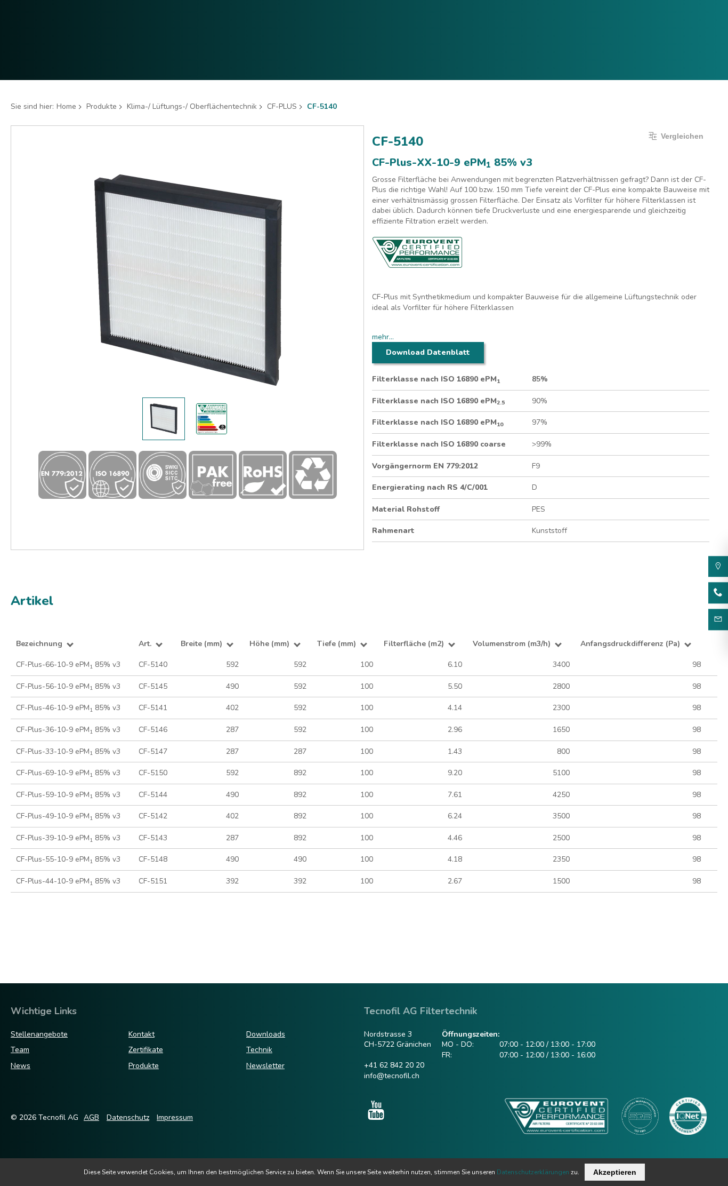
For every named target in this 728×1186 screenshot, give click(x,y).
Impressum (175, 1117)
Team (20, 1050)
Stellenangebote (39, 1034)
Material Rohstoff (406, 509)
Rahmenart (393, 531)
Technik (259, 1050)
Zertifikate (145, 1050)
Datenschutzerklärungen (533, 1172)
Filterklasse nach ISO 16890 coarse (439, 444)
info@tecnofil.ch (391, 1076)
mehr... (383, 337)
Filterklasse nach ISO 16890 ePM (436, 379)
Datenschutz (128, 1117)
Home (66, 106)
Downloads (265, 1034)
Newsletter (265, 1066)
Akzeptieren (614, 1172)
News (20, 1066)
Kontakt (141, 1034)
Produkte (101, 106)
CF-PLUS (282, 106)
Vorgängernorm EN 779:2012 (425, 466)
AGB (91, 1117)
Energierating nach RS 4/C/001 (430, 487)
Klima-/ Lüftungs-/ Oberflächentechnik (192, 106)
